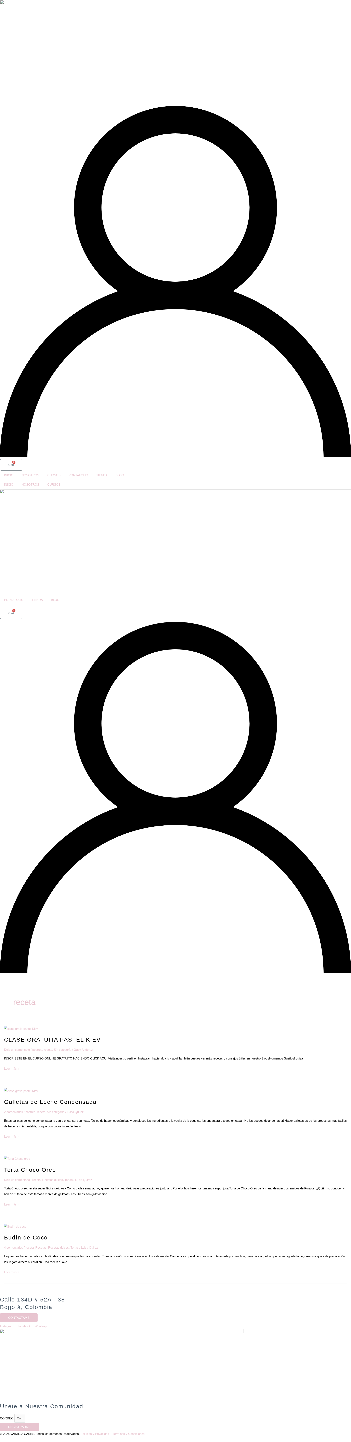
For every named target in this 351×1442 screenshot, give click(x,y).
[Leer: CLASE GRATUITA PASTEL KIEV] (21, 1028)
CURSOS (54, 475)
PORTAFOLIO (78, 475)
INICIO (8, 475)
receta (48, 1049)
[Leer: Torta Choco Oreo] (17, 1158)
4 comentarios (13, 1247)
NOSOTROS (30, 475)
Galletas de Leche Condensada (50, 1102)
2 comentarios (13, 1112)
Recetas (41, 1247)
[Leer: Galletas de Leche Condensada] (21, 1090)
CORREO (7, 1418)
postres (37, 1049)
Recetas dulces (52, 1180)
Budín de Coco (26, 1237)
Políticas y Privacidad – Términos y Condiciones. (112, 1433)
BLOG (120, 475)
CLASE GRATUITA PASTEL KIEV (52, 1040)
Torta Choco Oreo (30, 1170)
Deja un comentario (17, 1049)
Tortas (69, 1180)
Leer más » (11, 1068)
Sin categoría (62, 1049)
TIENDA (101, 475)
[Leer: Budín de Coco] (15, 1226)
